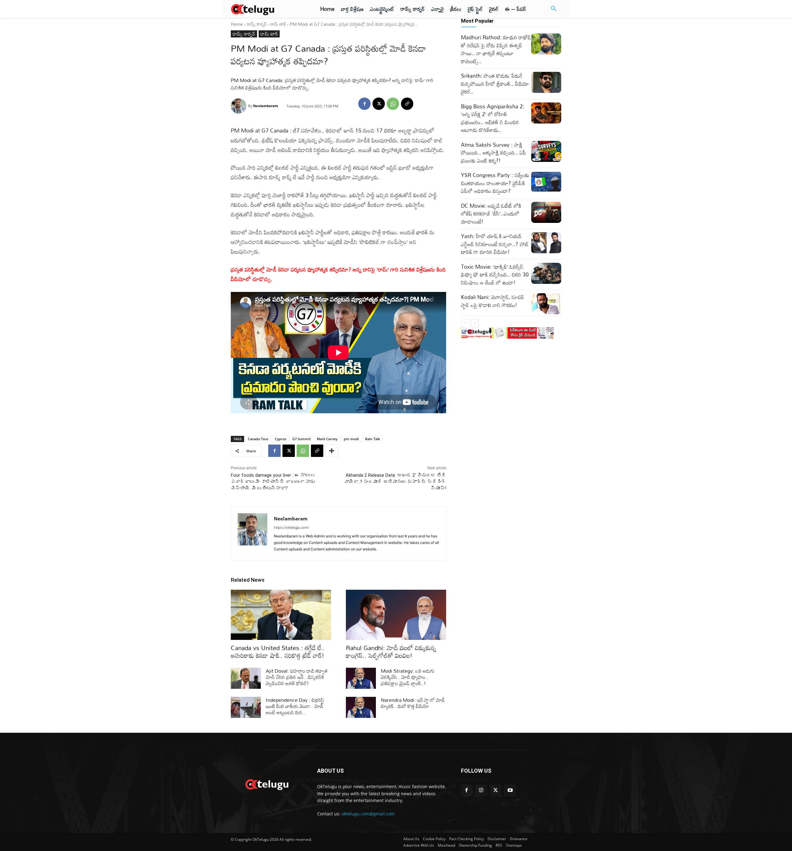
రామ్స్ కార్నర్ (257, 24)
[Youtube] (510, 790)
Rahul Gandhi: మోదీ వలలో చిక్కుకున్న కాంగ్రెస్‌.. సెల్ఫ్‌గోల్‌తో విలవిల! (391, 651)
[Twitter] (495, 790)
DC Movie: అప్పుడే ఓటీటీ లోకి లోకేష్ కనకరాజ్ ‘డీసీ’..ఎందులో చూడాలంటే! (491, 214)
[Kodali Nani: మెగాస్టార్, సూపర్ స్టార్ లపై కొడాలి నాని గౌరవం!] (546, 303)
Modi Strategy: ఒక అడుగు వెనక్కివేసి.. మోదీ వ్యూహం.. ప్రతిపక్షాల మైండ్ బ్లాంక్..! (407, 677)
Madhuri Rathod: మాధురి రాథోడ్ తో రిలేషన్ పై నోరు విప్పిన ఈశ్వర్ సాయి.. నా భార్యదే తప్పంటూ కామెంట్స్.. (496, 49)
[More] (331, 451)
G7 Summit (301, 438)
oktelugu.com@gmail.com (368, 814)
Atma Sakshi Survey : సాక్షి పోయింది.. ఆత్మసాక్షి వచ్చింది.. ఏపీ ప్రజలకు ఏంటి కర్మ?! (493, 153)
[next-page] (475, 323)
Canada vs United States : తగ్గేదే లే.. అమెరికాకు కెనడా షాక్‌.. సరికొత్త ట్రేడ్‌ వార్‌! (278, 651)
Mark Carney (327, 438)
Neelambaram (265, 105)
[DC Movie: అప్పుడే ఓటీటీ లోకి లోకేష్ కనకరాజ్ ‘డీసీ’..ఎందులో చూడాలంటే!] (546, 212)
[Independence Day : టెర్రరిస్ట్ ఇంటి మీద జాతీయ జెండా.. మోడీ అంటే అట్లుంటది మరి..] (246, 707)
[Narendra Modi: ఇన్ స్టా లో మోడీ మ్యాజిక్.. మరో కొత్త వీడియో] (361, 707)
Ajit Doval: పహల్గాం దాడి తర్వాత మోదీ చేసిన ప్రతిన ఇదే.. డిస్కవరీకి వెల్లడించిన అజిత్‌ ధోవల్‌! (297, 677)
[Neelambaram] (239, 106)
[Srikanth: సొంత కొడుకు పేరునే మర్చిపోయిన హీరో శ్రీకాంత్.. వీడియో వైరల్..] (546, 82)
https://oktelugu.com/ (291, 527)
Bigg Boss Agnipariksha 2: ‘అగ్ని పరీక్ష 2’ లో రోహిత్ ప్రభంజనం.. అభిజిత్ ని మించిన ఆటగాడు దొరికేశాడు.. (492, 118)
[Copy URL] (407, 104)
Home (237, 24)
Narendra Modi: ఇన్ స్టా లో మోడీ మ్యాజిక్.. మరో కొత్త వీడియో (413, 703)
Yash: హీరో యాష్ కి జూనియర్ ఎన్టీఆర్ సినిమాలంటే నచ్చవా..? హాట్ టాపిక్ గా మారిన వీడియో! (495, 244)
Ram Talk (372, 438)
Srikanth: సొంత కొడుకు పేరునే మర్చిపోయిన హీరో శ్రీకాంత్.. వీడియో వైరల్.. (495, 84)
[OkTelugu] (266, 9)
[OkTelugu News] (266, 783)
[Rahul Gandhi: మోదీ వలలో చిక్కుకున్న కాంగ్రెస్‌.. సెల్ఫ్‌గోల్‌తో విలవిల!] (396, 615)
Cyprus (280, 438)
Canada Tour (258, 438)
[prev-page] (465, 323)
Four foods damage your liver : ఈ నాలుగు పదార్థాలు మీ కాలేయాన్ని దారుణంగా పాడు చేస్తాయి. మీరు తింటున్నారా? (273, 481)
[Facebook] (364, 104)
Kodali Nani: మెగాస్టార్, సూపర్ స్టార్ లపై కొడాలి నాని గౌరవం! (492, 301)
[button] (553, 9)
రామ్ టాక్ (278, 24)
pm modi (351, 438)
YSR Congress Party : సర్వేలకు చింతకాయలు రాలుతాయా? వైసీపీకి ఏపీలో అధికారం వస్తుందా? (495, 183)
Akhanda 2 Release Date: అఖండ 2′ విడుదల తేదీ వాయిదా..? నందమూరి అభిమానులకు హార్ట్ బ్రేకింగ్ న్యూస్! (395, 481)
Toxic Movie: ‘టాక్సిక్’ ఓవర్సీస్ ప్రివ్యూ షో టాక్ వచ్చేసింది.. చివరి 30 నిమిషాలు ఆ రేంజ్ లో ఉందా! (495, 275)
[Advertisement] (203, 114)
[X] (378, 104)
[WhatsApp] (393, 104)
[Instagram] (481, 790)
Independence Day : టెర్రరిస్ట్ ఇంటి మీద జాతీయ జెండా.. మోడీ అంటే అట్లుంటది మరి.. (295, 706)
